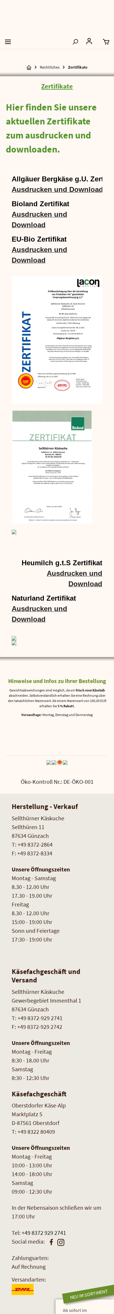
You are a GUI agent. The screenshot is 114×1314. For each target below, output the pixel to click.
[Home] (29, 67)
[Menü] (8, 41)
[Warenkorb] (106, 41)
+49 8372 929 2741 (44, 1232)
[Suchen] (75, 41)
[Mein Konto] (90, 41)
